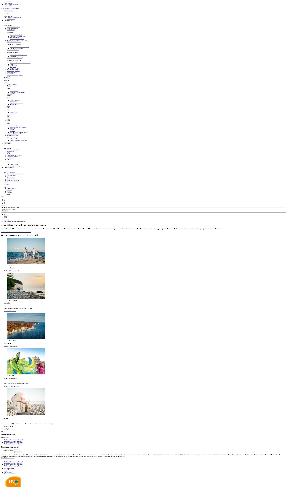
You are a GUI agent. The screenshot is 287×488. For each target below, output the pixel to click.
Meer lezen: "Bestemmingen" (10, 346)
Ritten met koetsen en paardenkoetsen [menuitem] (18, 132)
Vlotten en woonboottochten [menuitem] (16, 48)
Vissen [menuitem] (8, 105)
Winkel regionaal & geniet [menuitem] (12, 135)
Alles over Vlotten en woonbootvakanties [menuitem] (19, 47)
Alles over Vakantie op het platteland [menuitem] (18, 55)
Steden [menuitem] (8, 152)
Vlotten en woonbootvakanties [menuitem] (13, 41)
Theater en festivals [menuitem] (11, 178)
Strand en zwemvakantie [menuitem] (12, 28)
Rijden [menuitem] (8, 120)
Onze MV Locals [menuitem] (11, 19)
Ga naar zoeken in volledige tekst (11, 4)
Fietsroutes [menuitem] (12, 93)
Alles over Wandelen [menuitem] (14, 100)
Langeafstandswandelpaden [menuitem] (16, 103)
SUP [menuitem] (8, 116)
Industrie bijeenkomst (9, 468)
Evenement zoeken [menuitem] (11, 175)
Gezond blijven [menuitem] (13, 65)
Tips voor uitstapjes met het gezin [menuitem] (17, 36)
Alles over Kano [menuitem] (13, 112)
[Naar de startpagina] (10, 8)
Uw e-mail (4, 450)
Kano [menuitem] (8, 107)
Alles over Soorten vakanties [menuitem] (13, 27)
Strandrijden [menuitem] (12, 131)
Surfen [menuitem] (8, 115)
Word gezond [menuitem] (13, 67)
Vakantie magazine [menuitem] (8, 11)
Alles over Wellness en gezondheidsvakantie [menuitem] (20, 63)
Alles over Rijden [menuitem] (14, 125)
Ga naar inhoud (7, 1)
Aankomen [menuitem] (9, 192)
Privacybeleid (59, 456)
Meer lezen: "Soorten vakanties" (11, 271)
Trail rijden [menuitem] (12, 129)
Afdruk (5, 471)
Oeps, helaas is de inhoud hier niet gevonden (14, 221)
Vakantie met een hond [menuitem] (12, 72)
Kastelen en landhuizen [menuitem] (12, 156)
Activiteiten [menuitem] (6, 77)
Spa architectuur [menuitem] (10, 158)
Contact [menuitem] (8, 194)
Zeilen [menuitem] (8, 117)
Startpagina (6, 220)
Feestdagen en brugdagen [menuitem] (13, 180)
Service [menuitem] (5, 182)
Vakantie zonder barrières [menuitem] (13, 69)
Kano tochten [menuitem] (13, 113)
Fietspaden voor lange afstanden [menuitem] (17, 92)
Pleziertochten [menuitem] (13, 141)
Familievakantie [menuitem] (10, 29)
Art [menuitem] (7, 176)
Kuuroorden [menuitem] (12, 64)
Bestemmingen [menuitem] (7, 143)
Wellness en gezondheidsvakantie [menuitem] (14, 57)
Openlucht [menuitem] (9, 179)
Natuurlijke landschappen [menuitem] (16, 166)
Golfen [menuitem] (8, 119)
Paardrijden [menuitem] (12, 128)
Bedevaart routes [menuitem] (13, 104)
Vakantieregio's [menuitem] (10, 151)
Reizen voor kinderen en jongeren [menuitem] (15, 75)
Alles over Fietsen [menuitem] (14, 91)
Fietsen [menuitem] (8, 85)
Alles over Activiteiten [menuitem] (12, 84)
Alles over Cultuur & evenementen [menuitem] (15, 173)
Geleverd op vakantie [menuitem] (15, 68)
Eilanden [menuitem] (9, 153)
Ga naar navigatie (8, 3)
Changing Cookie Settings (10, 473)
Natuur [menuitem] (8, 159)
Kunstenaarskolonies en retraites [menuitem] (14, 155)
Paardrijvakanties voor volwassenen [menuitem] (18, 127)
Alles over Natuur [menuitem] (14, 164)
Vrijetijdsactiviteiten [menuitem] (14, 37)
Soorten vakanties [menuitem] (8, 20)
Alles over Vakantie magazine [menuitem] (14, 17)
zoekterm (4, 209)
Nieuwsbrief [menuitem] (9, 190)
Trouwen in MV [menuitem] (10, 73)
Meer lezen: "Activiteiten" (10, 311)
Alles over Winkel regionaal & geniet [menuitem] (18, 140)
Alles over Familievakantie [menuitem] (16, 35)
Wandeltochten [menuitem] (13, 101)
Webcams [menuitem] (9, 191)
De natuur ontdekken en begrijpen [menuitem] (15, 133)
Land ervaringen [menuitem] (13, 56)
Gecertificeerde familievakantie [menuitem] (17, 39)
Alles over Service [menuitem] (11, 188)
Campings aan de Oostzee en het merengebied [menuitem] (17, 40)
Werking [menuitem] (9, 76)
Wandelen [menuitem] (9, 95)
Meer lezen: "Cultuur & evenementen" (13, 386)
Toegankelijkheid (8, 472)
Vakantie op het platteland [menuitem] (12, 49)
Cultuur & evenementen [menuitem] (9, 167)
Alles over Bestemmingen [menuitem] (13, 149)
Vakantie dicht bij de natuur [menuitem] (13, 71)
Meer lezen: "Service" (9, 426)
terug (2, 196)
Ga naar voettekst (8, 5)
